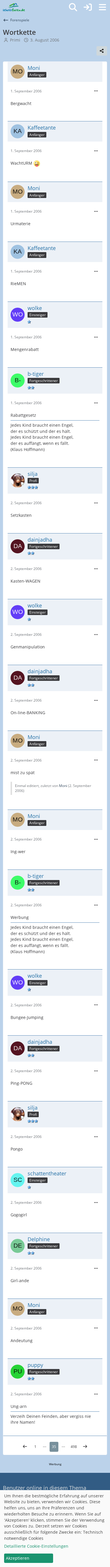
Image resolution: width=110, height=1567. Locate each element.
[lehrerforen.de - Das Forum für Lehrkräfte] (14, 7)
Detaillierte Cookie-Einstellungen (36, 1546)
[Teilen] (102, 51)
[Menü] (102, 7)
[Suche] (73, 7)
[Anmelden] (88, 7)
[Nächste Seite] (85, 1447)
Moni (63, 785)
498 (74, 1446)
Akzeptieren (17, 1558)
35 (54, 1446)
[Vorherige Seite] (25, 1447)
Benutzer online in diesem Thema (44, 1487)
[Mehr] (96, 91)
